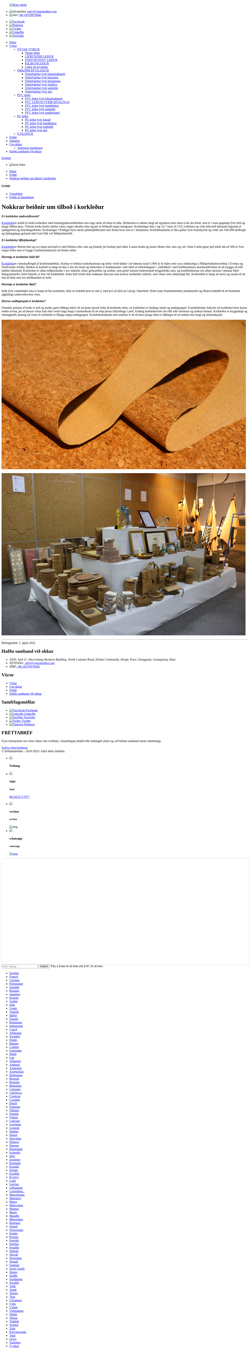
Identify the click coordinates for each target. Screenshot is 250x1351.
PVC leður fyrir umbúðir (40, 109)
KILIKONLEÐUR (37, 63)
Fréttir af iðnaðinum (21, 197)
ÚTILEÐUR (25, 133)
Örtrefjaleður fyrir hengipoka (43, 81)
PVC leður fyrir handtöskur (42, 105)
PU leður (22, 116)
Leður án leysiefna (36, 67)
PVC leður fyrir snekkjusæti (42, 112)
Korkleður (8, 223)
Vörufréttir (15, 193)
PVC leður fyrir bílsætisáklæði (43, 98)
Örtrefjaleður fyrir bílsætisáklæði (45, 74)
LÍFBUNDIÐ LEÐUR (39, 56)
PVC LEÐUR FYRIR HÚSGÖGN (47, 102)
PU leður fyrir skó (36, 130)
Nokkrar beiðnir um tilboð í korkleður (32, 178)
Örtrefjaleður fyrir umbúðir (41, 88)
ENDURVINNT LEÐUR (41, 60)
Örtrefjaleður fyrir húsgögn (41, 77)
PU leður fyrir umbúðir (39, 126)
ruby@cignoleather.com (42, 11)
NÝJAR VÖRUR (28, 49)
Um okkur (15, 144)
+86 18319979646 (29, 15)
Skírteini (14, 140)
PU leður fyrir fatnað (38, 119)
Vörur (13, 45)
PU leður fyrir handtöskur (41, 123)
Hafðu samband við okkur (25, 151)
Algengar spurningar (30, 148)
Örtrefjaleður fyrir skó (38, 91)
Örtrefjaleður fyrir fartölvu (41, 84)
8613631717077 (19, 797)
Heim (12, 42)
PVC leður (23, 95)
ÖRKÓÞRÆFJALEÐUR (33, 70)
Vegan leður (32, 53)
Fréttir (13, 137)
